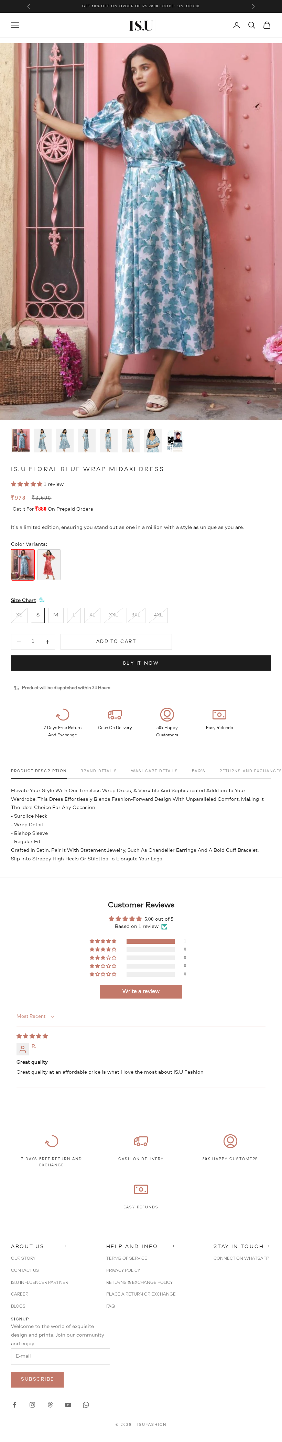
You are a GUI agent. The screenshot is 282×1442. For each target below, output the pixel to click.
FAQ (110, 1306)
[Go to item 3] (64, 440)
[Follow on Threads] (50, 1404)
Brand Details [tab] (98, 771)
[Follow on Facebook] (14, 1404)
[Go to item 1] (20, 440)
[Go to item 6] (130, 440)
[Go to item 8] (174, 441)
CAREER (19, 1294)
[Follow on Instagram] (32, 1404)
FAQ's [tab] (199, 771)
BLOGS (18, 1306)
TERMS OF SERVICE (126, 1258)
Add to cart (116, 641)
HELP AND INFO (141, 1246)
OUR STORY (23, 1258)
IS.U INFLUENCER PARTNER (39, 1282)
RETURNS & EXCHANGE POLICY (139, 1282)
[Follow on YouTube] (68, 1404)
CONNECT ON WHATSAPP (241, 1258)
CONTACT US (25, 1270)
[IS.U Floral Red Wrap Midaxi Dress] (49, 564)
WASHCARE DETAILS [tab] (154, 771)
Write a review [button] (141, 991)
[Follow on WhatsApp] (86, 1404)
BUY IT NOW (141, 662)
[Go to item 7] (152, 440)
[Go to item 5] (108, 440)
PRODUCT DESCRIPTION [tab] (39, 771)
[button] (27, 484)
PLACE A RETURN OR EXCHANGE (141, 1294)
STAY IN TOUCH (242, 1246)
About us (39, 1246)
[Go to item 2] (42, 440)
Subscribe (37, 1379)
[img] (32, 1036)
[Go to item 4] (86, 440)
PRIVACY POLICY (123, 1270)
